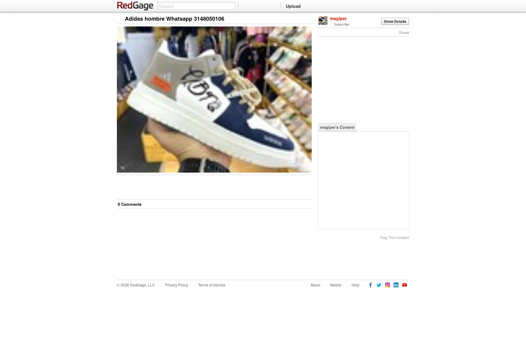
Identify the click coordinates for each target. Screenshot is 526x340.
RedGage (135, 6)
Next (298, 19)
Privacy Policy (176, 284)
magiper (338, 18)
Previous (307, 19)
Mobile (336, 284)
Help (355, 284)
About (315, 284)
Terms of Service (212, 284)
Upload (293, 6)
